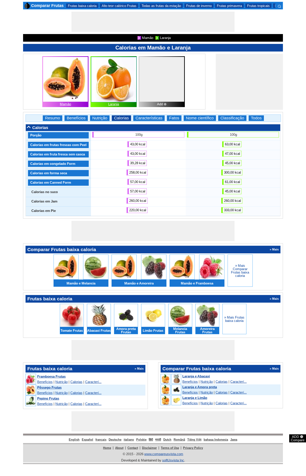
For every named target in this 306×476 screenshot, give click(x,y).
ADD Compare (297, 438)
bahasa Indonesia (216, 439)
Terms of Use (170, 448)
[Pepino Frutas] (31, 401)
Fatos (174, 118)
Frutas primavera (229, 6)
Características (149, 118)
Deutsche (115, 439)
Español (87, 439)
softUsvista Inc (173, 460)
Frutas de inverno (199, 6)
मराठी (158, 439)
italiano (129, 439)
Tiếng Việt (194, 439)
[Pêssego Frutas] (31, 390)
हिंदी (151, 439)
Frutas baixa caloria (82, 6)
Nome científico (200, 118)
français (100, 439)
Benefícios (76, 118)
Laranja (113, 104)
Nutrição (99, 118)
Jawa (233, 439)
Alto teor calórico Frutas (119, 6)
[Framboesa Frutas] (31, 379)
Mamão (65, 104)
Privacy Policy (193, 448)
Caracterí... (93, 382)
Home (107, 448)
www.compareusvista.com (163, 454)
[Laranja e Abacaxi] (171, 379)
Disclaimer (149, 448)
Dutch (167, 439)
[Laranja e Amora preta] (171, 390)
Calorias (121, 118)
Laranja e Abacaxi (196, 376)
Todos (256, 118)
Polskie (141, 439)
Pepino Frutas (48, 398)
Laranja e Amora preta (199, 387)
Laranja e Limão (194, 398)
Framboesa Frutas (51, 376)
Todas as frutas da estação (161, 6)
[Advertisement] (153, 22)
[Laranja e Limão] (171, 400)
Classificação (232, 118)
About (119, 448)
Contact (132, 448)
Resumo (52, 118)
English (74, 439)
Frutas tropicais (258, 6)
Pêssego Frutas (49, 387)
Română (179, 439)
